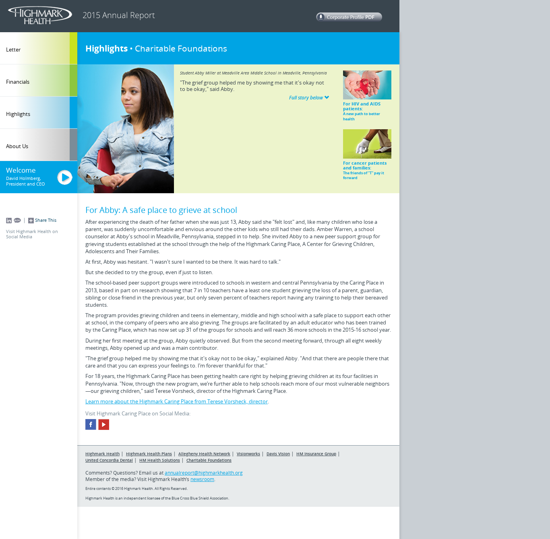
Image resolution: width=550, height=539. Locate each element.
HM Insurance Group (316, 453)
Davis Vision (278, 453)
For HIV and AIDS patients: (361, 111)
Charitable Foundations (209, 460)
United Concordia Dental (109, 460)
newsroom (202, 479)
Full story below (306, 97)
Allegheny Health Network (204, 453)
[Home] (42, 15)
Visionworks (248, 453)
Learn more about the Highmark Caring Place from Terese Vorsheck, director (176, 401)
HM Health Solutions (159, 460)
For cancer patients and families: (365, 170)
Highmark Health (102, 453)
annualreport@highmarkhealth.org (204, 472)
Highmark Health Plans (149, 453)
